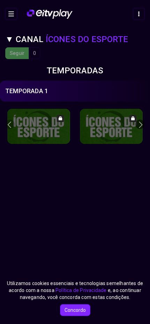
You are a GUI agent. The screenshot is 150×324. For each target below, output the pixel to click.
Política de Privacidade (81, 290)
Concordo (75, 310)
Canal (66, 39)
